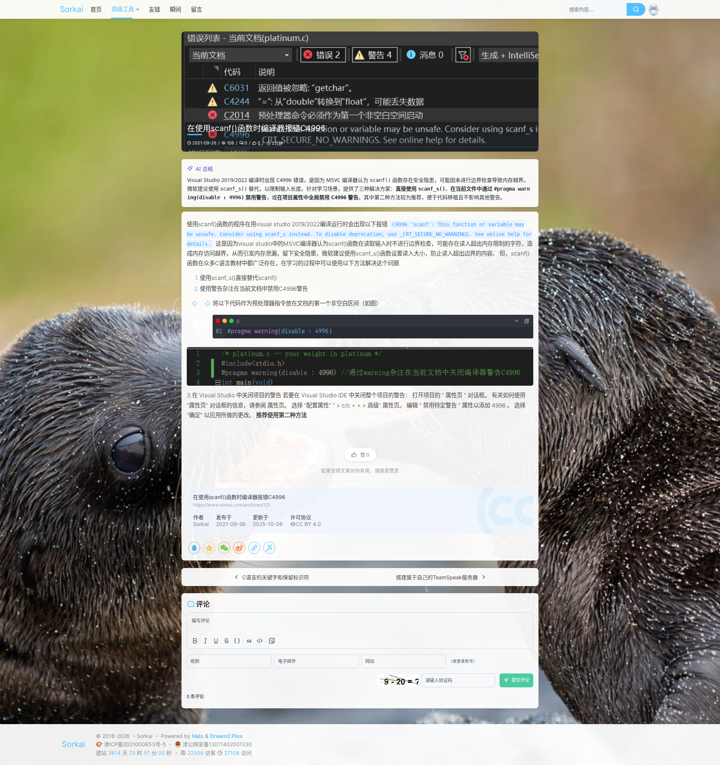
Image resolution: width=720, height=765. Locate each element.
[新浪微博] (239, 548)
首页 (96, 9)
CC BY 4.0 (308, 524)
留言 (196, 9)
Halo (198, 736)
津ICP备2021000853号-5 (136, 744)
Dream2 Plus (226, 736)
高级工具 (122, 9)
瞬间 (175, 9)
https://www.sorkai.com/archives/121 (231, 505)
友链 (154, 9)
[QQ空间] (209, 548)
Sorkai (71, 9)
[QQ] (194, 548)
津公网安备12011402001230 (217, 744)
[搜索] (636, 9)
